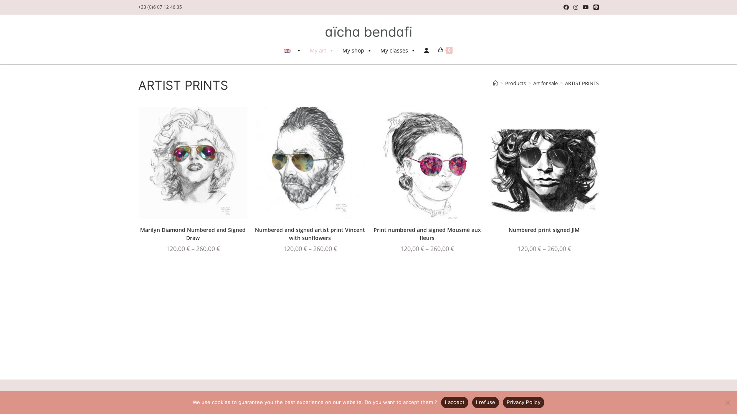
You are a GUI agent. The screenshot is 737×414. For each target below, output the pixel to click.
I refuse (485, 402)
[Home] (495, 83)
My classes (394, 50)
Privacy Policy (523, 402)
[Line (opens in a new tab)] (595, 7)
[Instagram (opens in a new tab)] (575, 7)
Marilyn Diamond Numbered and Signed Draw (193, 234)
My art (318, 50)
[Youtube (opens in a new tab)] (585, 7)
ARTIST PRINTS (582, 83)
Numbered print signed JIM (544, 229)
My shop (353, 50)
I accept (454, 402)
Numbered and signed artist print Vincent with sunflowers (310, 234)
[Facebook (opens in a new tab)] (566, 7)
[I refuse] (727, 402)
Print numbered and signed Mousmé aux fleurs (427, 234)
